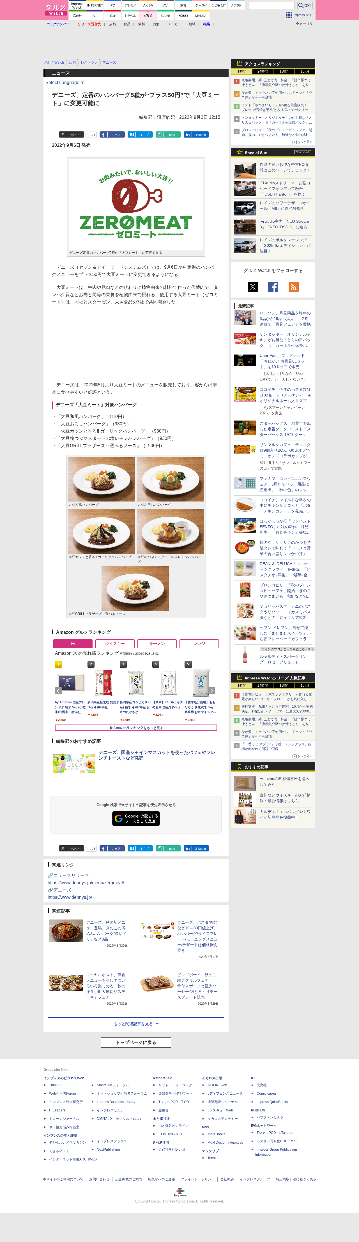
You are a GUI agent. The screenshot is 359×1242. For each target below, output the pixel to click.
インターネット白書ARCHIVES (73, 1159)
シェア (116, 134)
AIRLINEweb (217, 1085)
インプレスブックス (112, 1141)
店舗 (112, 24)
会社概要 (227, 1179)
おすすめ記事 (256, 767)
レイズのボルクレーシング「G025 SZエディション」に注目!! (285, 245)
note (172, 134)
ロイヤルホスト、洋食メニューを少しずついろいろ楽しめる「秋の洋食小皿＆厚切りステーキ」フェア (105, 985)
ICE (254, 1078)
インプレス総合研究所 (66, 1102)
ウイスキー (115, 643)
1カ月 (305, 71)
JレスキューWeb (220, 1110)
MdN (205, 1127)
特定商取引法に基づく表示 (296, 1179)
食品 (127, 24)
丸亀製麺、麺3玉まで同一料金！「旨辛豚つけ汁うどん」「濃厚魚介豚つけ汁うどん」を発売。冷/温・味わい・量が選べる (276, 85)
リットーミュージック (175, 1085)
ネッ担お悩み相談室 (64, 1127)
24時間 (262, 71)
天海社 (262, 1085)
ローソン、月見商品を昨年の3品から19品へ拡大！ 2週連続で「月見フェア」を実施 (285, 318)
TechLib (214, 1158)
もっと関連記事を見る (133, 1024)
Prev (59, 690)
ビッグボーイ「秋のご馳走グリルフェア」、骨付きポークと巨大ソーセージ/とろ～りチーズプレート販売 (197, 985)
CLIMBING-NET (170, 1134)
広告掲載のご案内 (128, 1179)
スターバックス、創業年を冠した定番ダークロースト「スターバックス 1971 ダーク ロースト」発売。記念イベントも (285, 434)
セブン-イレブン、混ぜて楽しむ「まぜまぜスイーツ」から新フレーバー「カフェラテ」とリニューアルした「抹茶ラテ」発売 (285, 638)
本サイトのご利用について (63, 1179)
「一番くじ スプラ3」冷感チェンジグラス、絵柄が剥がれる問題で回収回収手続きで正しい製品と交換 (276, 749)
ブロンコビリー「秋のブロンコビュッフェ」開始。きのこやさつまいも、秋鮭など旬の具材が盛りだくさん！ (276, 134)
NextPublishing (108, 1150)
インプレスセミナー (112, 1110)
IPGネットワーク (264, 1126)
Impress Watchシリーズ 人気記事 (275, 678)
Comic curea (266, 1093)
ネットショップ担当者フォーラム (122, 1093)
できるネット (59, 1151)
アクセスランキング (262, 64)
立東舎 (163, 1110)
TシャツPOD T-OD (173, 1102)
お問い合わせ (99, 1179)
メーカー (174, 24)
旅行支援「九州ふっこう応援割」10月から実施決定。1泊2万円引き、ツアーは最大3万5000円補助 (277, 711)
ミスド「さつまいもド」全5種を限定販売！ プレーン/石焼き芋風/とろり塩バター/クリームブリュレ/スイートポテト (276, 110)
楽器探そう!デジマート (175, 1093)
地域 (192, 24)
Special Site (256, 152)
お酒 (156, 24)
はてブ (144, 134)
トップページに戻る (136, 1042)
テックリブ (210, 1151)
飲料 (141, 24)
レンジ (199, 643)
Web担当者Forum (62, 1093)
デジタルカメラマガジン (67, 1143)
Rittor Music (162, 1078)
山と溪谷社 (161, 1119)
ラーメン (157, 643)
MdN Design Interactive (225, 1143)
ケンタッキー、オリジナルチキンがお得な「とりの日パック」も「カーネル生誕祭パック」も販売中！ (276, 122)
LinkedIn (200, 134)
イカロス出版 (212, 1078)
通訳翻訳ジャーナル (223, 1102)
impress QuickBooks (272, 1102)
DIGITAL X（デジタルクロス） (120, 1119)
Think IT (55, 1085)
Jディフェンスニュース (225, 1093)
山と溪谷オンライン (173, 1126)
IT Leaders (57, 1110)
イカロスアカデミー (223, 1119)
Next (212, 690)
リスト (91, 134)
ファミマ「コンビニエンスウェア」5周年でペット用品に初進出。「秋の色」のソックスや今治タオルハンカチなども (285, 489)
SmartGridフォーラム (113, 1085)
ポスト (75, 134)
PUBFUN (258, 1110)
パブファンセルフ (270, 1117)
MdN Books (216, 1134)
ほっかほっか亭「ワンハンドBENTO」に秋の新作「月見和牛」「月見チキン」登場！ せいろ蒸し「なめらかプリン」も (287, 532)
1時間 (242, 71)
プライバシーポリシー (198, 1179)
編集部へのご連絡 (161, 1179)
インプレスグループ (255, 1179)
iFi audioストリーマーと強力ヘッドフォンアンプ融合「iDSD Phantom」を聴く (285, 188)
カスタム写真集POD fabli (277, 1141)
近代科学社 (161, 1143)
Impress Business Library (116, 1102)
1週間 (284, 71)
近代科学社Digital (171, 1150)
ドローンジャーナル (64, 1119)
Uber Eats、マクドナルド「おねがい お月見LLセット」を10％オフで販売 (282, 361)
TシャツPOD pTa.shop (275, 1133)
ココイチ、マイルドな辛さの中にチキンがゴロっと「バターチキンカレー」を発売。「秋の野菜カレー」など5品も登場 (285, 511)
